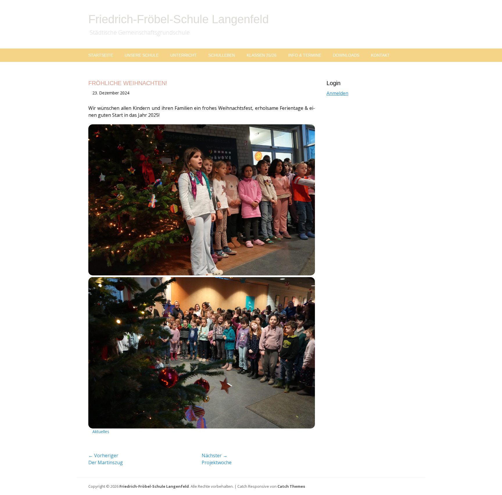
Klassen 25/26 (262, 55)
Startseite (100, 55)
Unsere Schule (142, 55)
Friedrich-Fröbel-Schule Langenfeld (178, 19)
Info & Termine (304, 55)
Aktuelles (100, 431)
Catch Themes (291, 486)
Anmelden (337, 93)
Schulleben (221, 55)
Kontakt (380, 55)
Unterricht (183, 55)
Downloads (346, 55)
